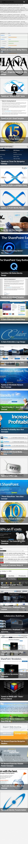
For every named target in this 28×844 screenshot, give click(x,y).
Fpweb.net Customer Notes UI (12, 565)
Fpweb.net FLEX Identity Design (12, 208)
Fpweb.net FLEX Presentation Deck (14, 185)
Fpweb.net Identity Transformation (13, 810)
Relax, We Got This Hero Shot (12, 230)
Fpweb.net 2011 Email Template (12, 118)
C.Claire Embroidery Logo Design (13, 342)
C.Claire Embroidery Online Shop (13, 319)
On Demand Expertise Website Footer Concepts (12, 764)
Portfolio (10, 2)
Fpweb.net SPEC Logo (9, 476)
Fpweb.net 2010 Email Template (12, 297)
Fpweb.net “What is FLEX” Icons (13, 96)
